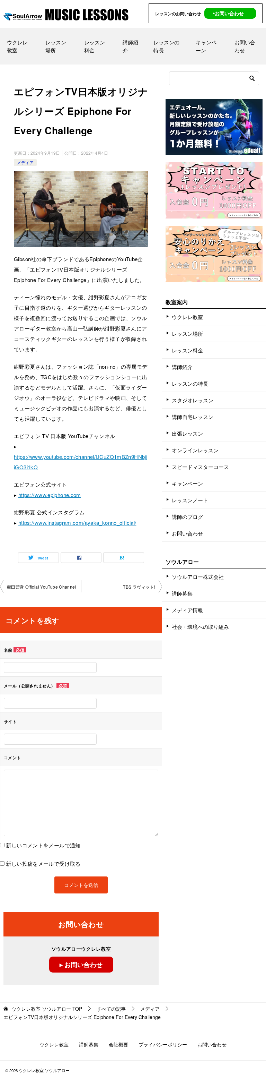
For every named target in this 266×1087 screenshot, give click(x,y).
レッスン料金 (94, 46)
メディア (25, 162)
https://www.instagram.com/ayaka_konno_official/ (77, 522)
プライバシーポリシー (163, 1044)
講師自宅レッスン (192, 416)
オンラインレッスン (195, 450)
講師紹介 (130, 46)
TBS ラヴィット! (139, 587)
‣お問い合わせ (228, 13)
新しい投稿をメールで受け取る (43, 863)
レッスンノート (190, 500)
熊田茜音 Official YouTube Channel (41, 587)
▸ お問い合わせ (81, 964)
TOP (46, 1009)
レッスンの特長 (166, 46)
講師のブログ (187, 516)
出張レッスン (187, 433)
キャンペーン (206, 46)
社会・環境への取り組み (200, 626)
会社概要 (118, 1044)
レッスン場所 (55, 46)
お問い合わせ (244, 46)
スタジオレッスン (192, 400)
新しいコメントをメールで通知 (43, 845)
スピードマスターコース (200, 466)
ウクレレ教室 (17, 46)
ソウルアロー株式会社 (198, 576)
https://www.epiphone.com (49, 494)
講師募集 (182, 593)
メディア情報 (187, 610)
